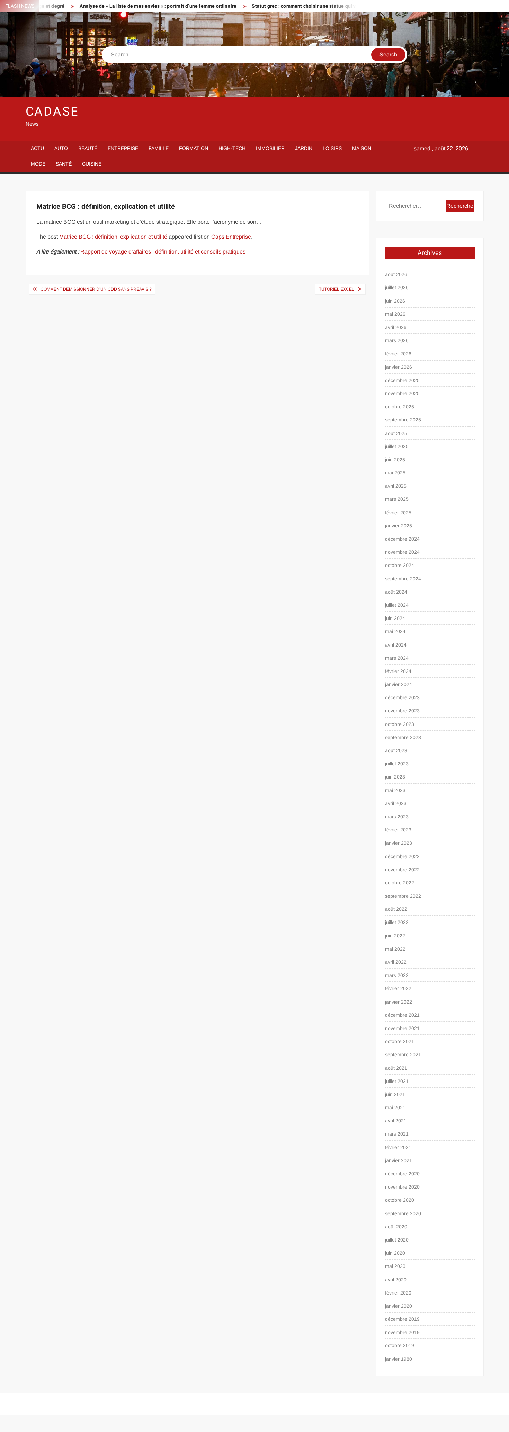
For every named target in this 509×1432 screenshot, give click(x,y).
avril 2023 (396, 803)
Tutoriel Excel (336, 289)
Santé (64, 164)
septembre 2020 (403, 1213)
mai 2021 (395, 1107)
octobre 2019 (399, 1345)
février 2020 (398, 1293)
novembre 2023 (402, 710)
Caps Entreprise (231, 237)
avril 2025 (396, 486)
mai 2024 (395, 631)
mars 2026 (397, 340)
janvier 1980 (398, 1359)
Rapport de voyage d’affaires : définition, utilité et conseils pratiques (162, 252)
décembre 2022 (402, 856)
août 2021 (396, 1068)
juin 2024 (395, 618)
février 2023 (398, 830)
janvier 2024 (398, 684)
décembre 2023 (402, 697)
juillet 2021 (397, 1081)
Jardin (303, 148)
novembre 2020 (402, 1187)
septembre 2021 (403, 1054)
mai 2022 (395, 949)
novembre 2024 (402, 552)
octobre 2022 (399, 883)
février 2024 (398, 671)
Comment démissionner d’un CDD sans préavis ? (96, 289)
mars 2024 (397, 658)
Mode (38, 164)
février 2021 (398, 1147)
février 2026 (398, 353)
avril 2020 (396, 1279)
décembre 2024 (402, 539)
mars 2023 (397, 816)
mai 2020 (395, 1266)
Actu (37, 148)
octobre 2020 (399, 1200)
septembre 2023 (403, 737)
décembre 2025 (402, 380)
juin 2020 (395, 1253)
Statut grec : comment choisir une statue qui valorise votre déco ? (299, 6)
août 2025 (396, 433)
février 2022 (398, 988)
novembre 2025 (402, 393)
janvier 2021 (398, 1160)
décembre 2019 (402, 1319)
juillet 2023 (397, 763)
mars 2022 (397, 975)
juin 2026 (395, 301)
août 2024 (396, 592)
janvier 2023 (398, 843)
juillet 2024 (397, 605)
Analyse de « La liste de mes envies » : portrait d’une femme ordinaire (131, 6)
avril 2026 (396, 327)
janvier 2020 (398, 1306)
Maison (361, 148)
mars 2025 (397, 499)
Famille (159, 148)
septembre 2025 (403, 420)
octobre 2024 (399, 565)
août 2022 (396, 909)
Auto (61, 148)
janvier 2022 (398, 1002)
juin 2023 (395, 777)
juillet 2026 (397, 287)
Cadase (52, 112)
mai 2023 (395, 790)
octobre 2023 (399, 724)
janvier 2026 (398, 367)
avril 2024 (396, 645)
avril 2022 (396, 962)
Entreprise (123, 148)
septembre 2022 (403, 896)
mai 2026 (395, 314)
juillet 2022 (397, 922)
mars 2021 (397, 1134)
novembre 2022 (402, 869)
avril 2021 (396, 1120)
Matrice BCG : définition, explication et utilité (113, 237)
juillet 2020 (397, 1240)
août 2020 (396, 1226)
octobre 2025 (399, 406)
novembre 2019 (402, 1332)
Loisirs (332, 148)
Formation (193, 148)
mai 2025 (395, 472)
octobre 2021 (399, 1041)
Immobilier (270, 148)
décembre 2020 (402, 1173)
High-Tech (231, 148)
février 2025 (398, 512)
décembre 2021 (402, 1015)
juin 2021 (395, 1094)
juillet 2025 (397, 446)
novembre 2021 (402, 1028)
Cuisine (91, 164)
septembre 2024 (403, 578)
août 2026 (396, 274)
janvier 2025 (398, 525)
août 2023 (396, 750)
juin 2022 (395, 936)
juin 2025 (395, 459)
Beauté (87, 148)
